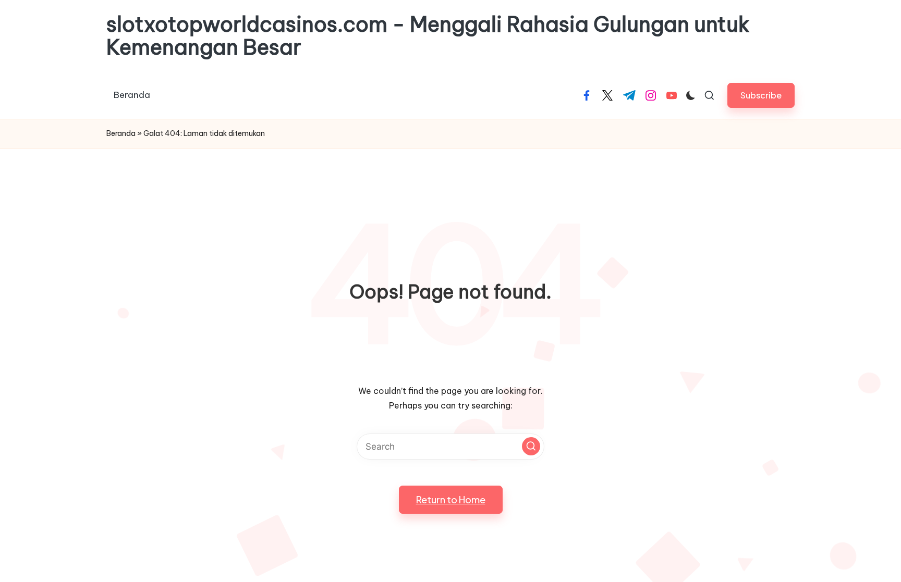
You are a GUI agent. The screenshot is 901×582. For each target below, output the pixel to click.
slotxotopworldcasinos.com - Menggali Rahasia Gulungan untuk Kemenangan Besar (428, 36)
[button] (761, 95)
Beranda (121, 133)
